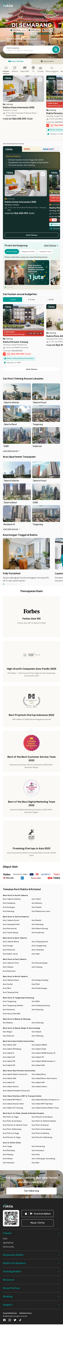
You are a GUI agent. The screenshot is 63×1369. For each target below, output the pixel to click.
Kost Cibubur (8, 967)
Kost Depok (36, 1032)
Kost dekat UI (8, 1053)
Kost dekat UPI (9, 1065)
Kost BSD (36, 1001)
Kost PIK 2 (7, 988)
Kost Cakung (37, 967)
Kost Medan (8, 1159)
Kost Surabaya (38, 1150)
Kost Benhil (36, 920)
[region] (31, 272)
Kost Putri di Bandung (12, 1129)
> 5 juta (50, 300)
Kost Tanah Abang (10, 933)
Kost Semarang (38, 1146)
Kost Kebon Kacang (40, 928)
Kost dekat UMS (9, 1078)
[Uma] (31, 150)
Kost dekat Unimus (11, 1087)
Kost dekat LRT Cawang (13, 1108)
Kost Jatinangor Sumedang (43, 1159)
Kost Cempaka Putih (11, 924)
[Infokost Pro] (50, 150)
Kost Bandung (9, 1150)
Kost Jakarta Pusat (11, 920)
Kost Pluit (36, 984)
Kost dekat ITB (9, 1061)
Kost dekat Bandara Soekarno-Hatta (46, 1100)
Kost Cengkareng (39, 946)
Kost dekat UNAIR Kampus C (43, 1061)
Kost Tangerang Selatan (13, 1005)
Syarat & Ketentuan (10, 1313)
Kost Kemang (8, 911)
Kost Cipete (36, 907)
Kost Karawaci (9, 1010)
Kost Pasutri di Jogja (12, 1137)
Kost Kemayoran (10, 928)
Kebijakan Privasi (25, 1313)
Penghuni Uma (45, 252)
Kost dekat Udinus (39, 1087)
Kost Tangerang (9, 1001)
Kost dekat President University (16, 1091)
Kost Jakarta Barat (11, 942)
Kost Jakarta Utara (11, 980)
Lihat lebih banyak (10, 451)
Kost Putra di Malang (40, 1133)
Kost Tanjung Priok (10, 992)
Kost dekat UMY (38, 1082)
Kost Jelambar (38, 950)
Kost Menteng (37, 924)
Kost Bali (35, 1163)
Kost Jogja (7, 1146)
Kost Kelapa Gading (40, 980)
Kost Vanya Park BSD (11, 1014)
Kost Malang (8, 1154)
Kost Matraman (9, 971)
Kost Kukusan (8, 1036)
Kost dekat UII (9, 1082)
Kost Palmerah (9, 950)
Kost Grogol (8, 946)
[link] (38, 1213)
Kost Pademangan (39, 988)
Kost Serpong (37, 1010)
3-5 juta (31, 300)
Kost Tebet (36, 899)
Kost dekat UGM (9, 1045)
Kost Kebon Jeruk (10, 954)
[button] (48, 57)
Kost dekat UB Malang (12, 1049)
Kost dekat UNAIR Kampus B (43, 1053)
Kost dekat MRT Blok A (12, 1100)
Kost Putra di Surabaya (41, 1129)
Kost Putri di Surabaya (12, 1121)
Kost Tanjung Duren (40, 942)
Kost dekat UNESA (39, 1045)
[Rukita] (12, 150)
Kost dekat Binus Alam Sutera (44, 1078)
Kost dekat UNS (38, 1065)
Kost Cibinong (37, 1036)
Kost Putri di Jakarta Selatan (44, 1121)
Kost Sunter (8, 984)
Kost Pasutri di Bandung (42, 1137)
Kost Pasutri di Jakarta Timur (15, 1125)
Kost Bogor (7, 1032)
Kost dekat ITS (38, 1057)
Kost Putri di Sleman (40, 1125)
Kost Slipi (36, 954)
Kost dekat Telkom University (15, 1074)
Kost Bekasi (8, 1023)
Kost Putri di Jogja (10, 1117)
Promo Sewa (12, 252)
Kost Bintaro (37, 903)
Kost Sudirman (38, 933)
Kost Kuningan (9, 907)
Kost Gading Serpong (41, 1005)
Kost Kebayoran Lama (41, 911)
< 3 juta (12, 300)
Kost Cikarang (38, 1023)
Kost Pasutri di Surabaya (42, 1117)
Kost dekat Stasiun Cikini (13, 1104)
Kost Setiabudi (9, 903)
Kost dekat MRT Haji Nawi (42, 1104)
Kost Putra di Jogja (11, 1133)
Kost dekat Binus (39, 1074)
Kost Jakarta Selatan (12, 899)
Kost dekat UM (9, 1057)
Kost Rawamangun (40, 963)
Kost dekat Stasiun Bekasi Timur (45, 1108)
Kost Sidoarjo (8, 1163)
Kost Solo (36, 1154)
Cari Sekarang (31, 1191)
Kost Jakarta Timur (11, 963)
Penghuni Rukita (28, 252)
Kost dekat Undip (39, 1049)
